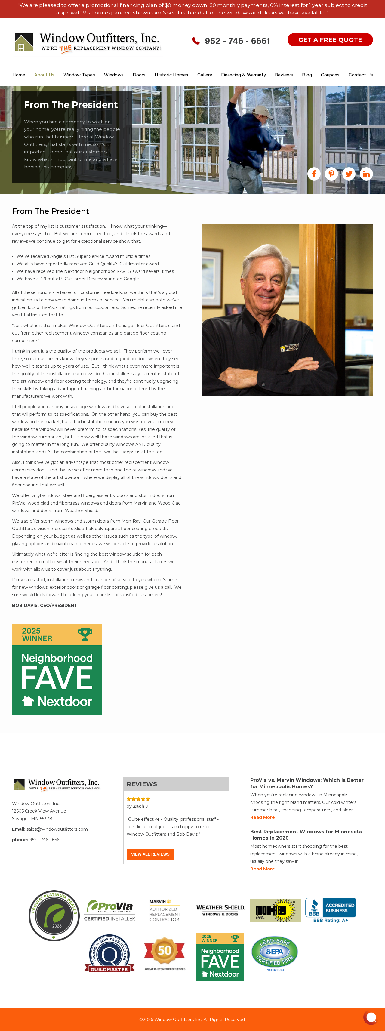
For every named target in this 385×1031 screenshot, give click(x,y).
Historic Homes (171, 75)
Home (18, 75)
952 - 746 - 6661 (237, 41)
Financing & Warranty (243, 75)
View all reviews (150, 854)
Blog (307, 75)
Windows (114, 75)
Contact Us (361, 75)
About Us (44, 75)
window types (79, 75)
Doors (139, 75)
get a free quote (330, 39)
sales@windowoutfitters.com (57, 829)
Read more (262, 817)
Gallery (204, 75)
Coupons (330, 75)
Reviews (284, 75)
